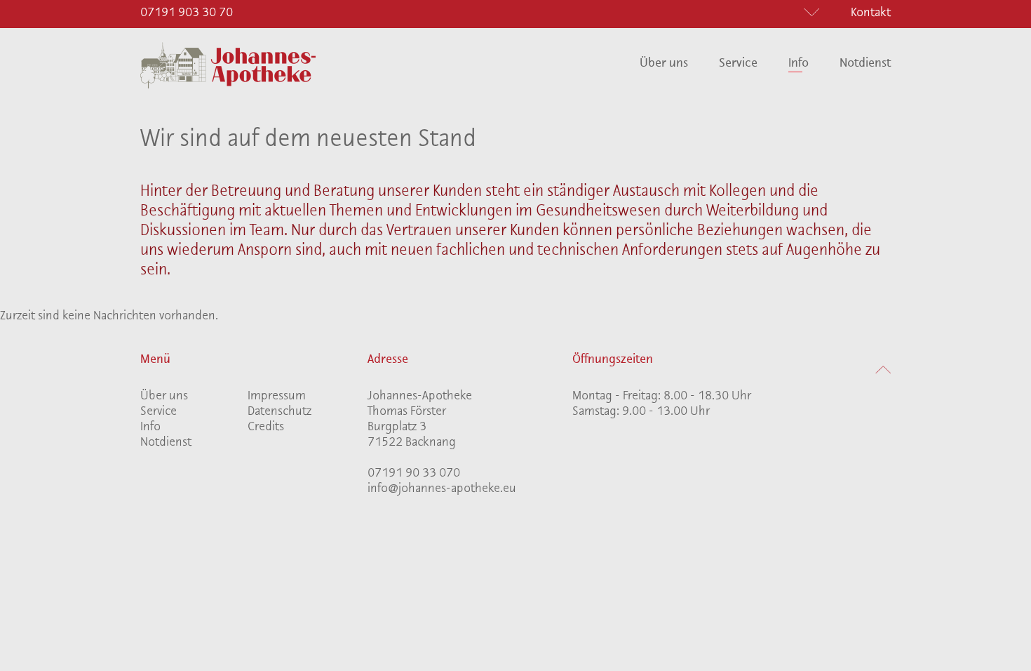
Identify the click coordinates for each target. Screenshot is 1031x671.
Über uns (664, 64)
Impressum (277, 396)
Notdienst (865, 64)
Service (738, 64)
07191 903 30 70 (186, 13)
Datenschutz (279, 412)
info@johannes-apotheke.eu (442, 489)
